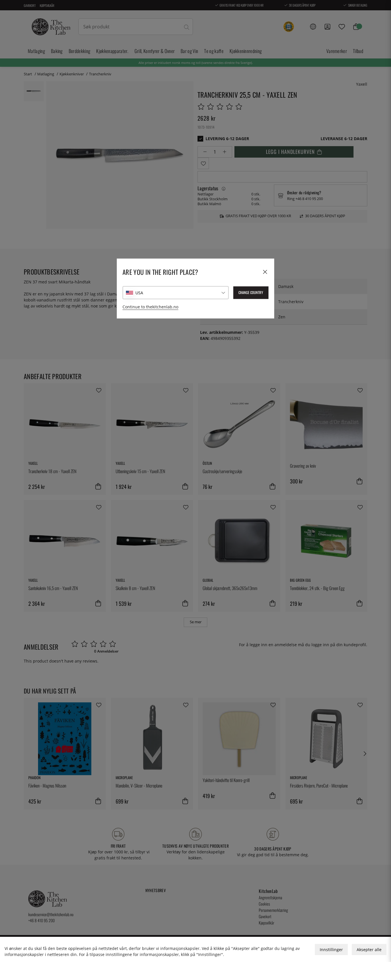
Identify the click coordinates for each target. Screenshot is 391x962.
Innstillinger (331, 949)
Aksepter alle (369, 949)
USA (139, 292)
